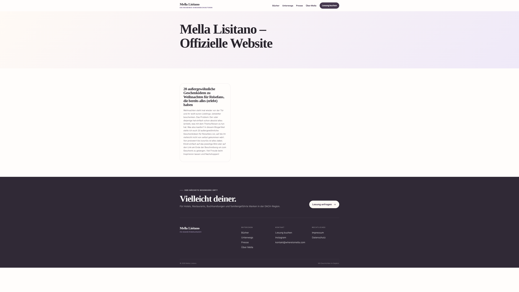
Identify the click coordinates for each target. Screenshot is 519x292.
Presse (299, 5)
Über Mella (311, 5)
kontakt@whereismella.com (290, 242)
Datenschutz (319, 237)
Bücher (275, 5)
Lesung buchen (329, 5)
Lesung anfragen (322, 204)
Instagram (280, 237)
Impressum (318, 232)
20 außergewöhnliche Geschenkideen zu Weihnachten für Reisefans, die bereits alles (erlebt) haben (203, 97)
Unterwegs (287, 5)
